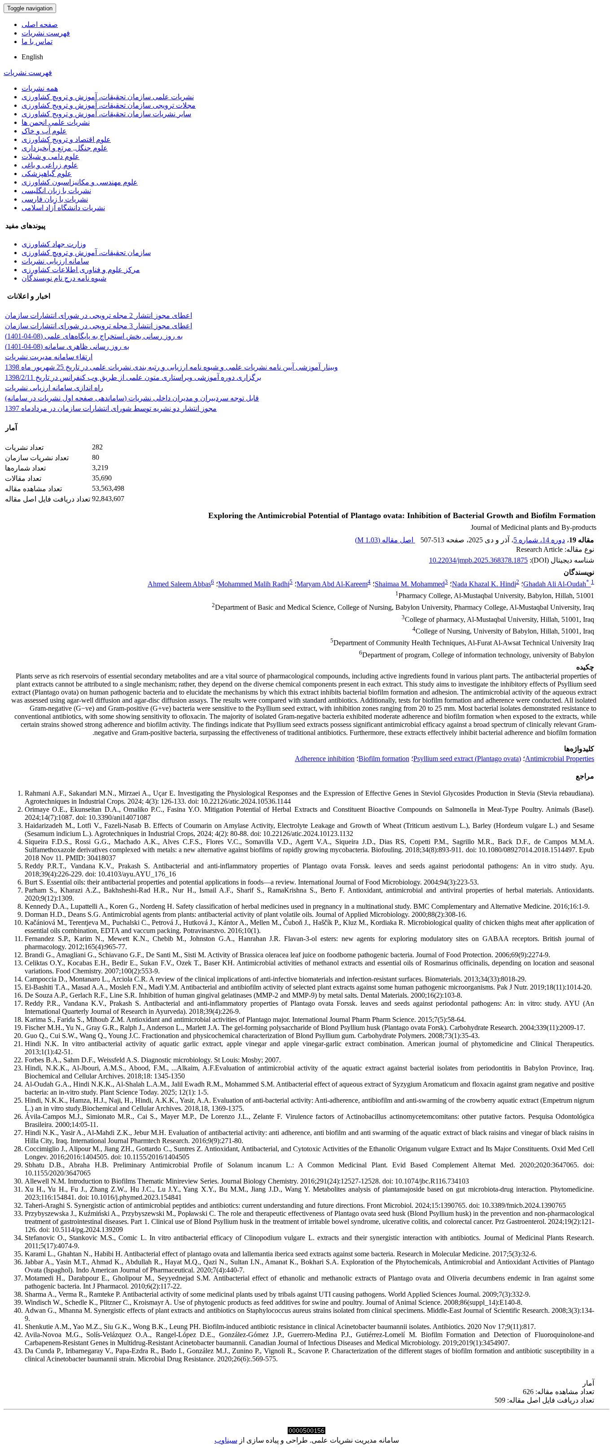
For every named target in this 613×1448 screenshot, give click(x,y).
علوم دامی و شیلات (50, 156)
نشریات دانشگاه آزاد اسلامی (63, 207)
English (32, 57)
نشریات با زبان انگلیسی (56, 190)
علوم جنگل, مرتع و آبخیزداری (65, 148)
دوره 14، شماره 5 (539, 540)
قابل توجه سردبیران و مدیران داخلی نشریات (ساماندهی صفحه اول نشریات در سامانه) (132, 398)
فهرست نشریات (46, 33)
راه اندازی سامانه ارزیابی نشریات (54, 388)
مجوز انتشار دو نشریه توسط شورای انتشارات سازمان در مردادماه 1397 (111, 408)
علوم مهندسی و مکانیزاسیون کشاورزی (80, 182)
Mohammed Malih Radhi (253, 584)
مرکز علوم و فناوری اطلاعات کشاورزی (81, 269)
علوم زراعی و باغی (50, 165)
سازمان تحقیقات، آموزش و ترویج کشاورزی (86, 252)
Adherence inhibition (325, 758)
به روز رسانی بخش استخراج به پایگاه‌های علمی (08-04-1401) (94, 336)
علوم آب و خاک (44, 131)
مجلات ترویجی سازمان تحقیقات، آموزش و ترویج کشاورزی (109, 105)
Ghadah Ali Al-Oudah (556, 584)
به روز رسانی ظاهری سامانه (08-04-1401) (67, 346)
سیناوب (226, 1440)
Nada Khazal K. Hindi (484, 584)
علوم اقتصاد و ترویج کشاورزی (66, 139)
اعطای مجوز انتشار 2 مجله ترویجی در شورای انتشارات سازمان (98, 315)
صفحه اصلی (40, 24)
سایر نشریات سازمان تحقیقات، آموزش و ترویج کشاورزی (106, 114)
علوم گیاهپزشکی (47, 173)
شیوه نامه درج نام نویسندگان (64, 278)
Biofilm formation (384, 758)
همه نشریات (40, 88)
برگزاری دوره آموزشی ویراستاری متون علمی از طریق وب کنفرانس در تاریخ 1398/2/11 (133, 377)
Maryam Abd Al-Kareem (332, 584)
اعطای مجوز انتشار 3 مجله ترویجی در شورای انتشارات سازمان (98, 326)
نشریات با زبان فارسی (55, 199)
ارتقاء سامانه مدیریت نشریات (48, 357)
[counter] (306, 1431)
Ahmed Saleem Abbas (179, 584)
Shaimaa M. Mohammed (410, 584)
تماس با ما (37, 41)
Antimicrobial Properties (559, 758)
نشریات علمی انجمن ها (56, 122)
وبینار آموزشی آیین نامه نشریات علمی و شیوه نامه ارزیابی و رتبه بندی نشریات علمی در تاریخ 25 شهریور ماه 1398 (171, 367)
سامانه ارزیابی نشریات (55, 261)
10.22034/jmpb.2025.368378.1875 (478, 560)
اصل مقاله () (385, 540)
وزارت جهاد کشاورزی (54, 244)
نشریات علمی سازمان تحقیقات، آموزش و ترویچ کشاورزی (108, 97)
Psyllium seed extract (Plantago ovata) (467, 758)
